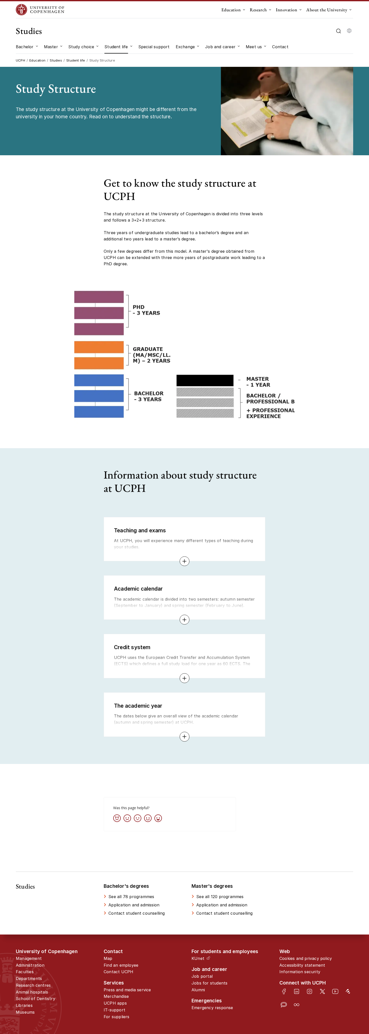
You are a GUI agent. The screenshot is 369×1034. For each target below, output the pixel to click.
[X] (322, 991)
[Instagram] (309, 991)
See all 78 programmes (131, 896)
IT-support (114, 1009)
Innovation (286, 10)
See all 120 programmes (219, 896)
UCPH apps (115, 1003)
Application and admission (133, 904)
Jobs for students (209, 983)
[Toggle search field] (338, 31)
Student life (75, 60)
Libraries (24, 1005)
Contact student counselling (136, 913)
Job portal (202, 976)
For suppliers (117, 1016)
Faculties (25, 971)
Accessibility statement (302, 965)
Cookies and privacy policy (305, 958)
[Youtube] (335, 991)
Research (258, 10)
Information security (299, 971)
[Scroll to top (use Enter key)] (349, 977)
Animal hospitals (32, 992)
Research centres (33, 985)
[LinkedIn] (296, 991)
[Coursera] (296, 1004)
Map (108, 958)
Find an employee (121, 965)
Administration (30, 965)
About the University (326, 10)
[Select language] (349, 31)
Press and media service (127, 989)
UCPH (20, 60)
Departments (29, 978)
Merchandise (116, 996)
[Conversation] (283, 1004)
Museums (25, 1012)
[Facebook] (283, 991)
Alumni (198, 989)
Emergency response (212, 1007)
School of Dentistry (35, 998)
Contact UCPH (118, 971)
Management (29, 958)
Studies (29, 30)
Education (231, 10)
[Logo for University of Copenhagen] (40, 9)
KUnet (198, 958)
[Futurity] (348, 991)
